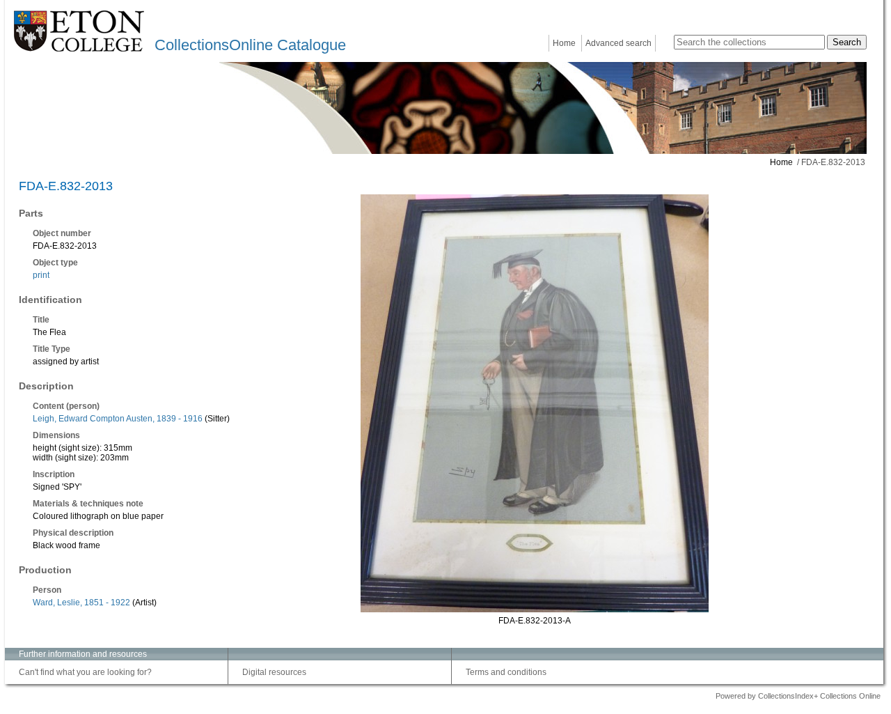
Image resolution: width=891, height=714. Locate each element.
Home (564, 43)
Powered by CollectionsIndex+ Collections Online (798, 696)
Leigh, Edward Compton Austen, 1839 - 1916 (118, 419)
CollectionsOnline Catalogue (250, 45)
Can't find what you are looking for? (85, 672)
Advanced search (618, 43)
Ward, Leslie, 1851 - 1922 (81, 602)
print (41, 275)
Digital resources (274, 672)
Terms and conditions (506, 672)
